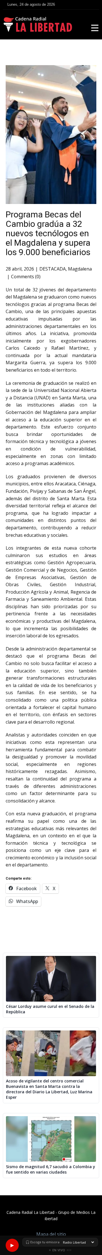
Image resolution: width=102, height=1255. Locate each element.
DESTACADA (52, 269)
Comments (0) (26, 276)
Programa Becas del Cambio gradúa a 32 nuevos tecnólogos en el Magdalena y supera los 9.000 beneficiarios (48, 233)
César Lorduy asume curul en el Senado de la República (50, 1009)
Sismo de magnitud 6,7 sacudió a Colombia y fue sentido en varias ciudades (50, 1169)
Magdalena (80, 269)
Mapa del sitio (51, 1234)
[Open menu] (95, 28)
